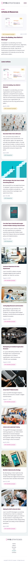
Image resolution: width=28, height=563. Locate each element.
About (14, 545)
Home (14, 543)
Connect (14, 552)
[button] (25, 3)
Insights (14, 550)
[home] (12, 3)
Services (14, 547)
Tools (14, 549)
